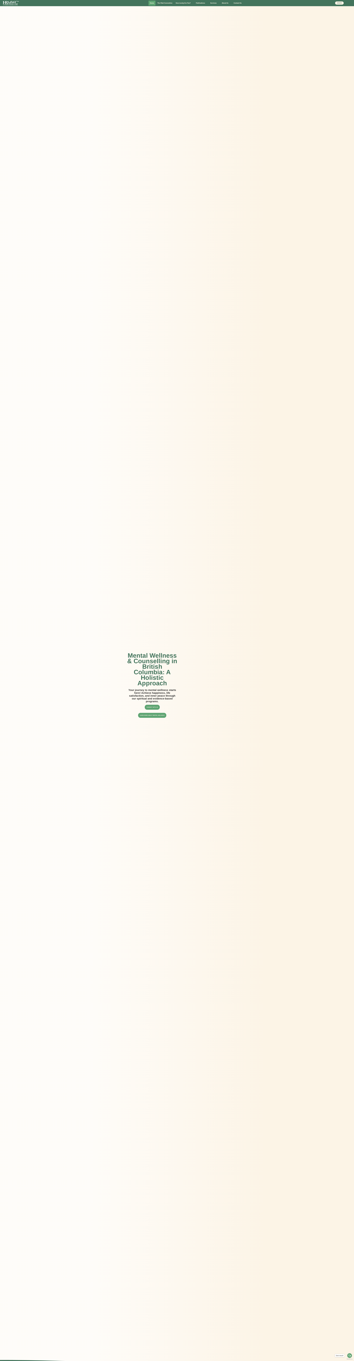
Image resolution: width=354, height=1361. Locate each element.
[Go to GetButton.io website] (350, 1359)
